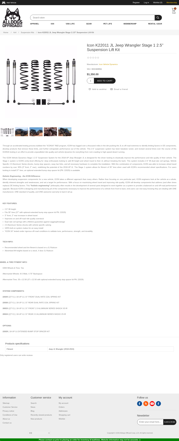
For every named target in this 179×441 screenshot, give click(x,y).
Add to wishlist (99, 89)
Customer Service (10, 407)
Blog (32, 411)
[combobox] (92, 18)
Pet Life (107, 24)
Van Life (70, 24)
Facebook (139, 403)
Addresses (63, 411)
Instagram (158, 403)
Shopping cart (64, 415)
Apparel (34, 24)
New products (36, 419)
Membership (130, 24)
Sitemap (6, 403)
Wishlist (62, 419)
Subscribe (170, 422)
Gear (89, 24)
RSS (145, 403)
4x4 (52, 24)
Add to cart (104, 81)
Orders (61, 407)
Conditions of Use (10, 415)
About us (6, 419)
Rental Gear (155, 24)
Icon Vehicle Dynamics (108, 64)
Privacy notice (8, 411)
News (33, 407)
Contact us (7, 423)
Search (34, 403)
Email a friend (121, 89)
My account (63, 403)
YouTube (152, 403)
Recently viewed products (41, 415)
